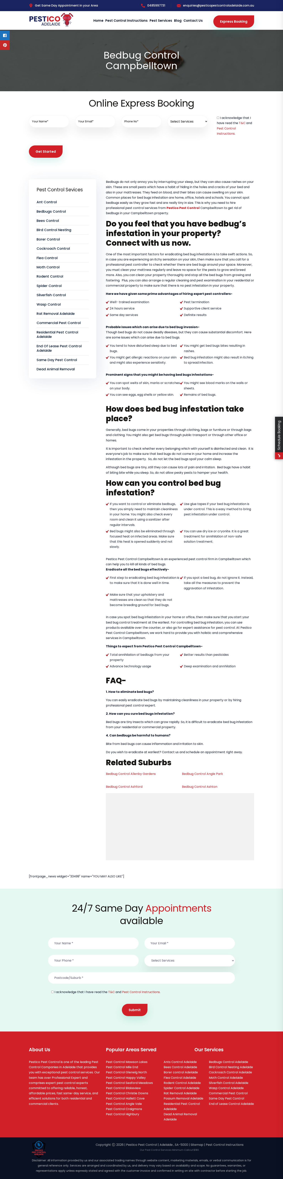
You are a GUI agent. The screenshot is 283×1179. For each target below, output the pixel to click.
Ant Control (47, 202)
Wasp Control (49, 304)
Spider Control (49, 285)
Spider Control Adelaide (181, 1088)
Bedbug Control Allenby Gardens (131, 774)
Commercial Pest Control (59, 322)
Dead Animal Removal (56, 369)
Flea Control (47, 257)
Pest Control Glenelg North (126, 1072)
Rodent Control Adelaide (182, 1083)
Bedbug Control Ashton (199, 786)
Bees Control (48, 220)
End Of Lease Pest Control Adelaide (59, 348)
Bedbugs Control (51, 211)
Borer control (48, 239)
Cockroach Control (53, 248)
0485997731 (156, 5)
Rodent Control (50, 276)
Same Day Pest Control (57, 359)
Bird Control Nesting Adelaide (231, 1067)
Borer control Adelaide (181, 1072)
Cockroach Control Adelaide (230, 1072)
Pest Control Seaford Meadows (129, 1083)
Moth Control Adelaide (226, 1077)
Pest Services (161, 20)
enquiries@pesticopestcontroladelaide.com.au (218, 5)
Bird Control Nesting (54, 229)
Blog (178, 20)
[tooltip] (5, 35)
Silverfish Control (51, 295)
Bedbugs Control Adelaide (228, 1062)
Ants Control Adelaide (180, 1062)
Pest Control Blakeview (123, 1088)
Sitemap (197, 1145)
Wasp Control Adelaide (226, 1088)
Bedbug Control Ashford (124, 786)
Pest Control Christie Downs (127, 1093)
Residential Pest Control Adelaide (57, 334)
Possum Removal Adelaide (183, 1098)
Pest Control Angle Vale (124, 1104)
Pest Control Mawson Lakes (126, 1062)
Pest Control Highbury (122, 1114)
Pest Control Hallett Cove (125, 1098)
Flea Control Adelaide (180, 1077)
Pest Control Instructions (126, 20)
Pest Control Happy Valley (126, 1077)
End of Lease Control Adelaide (231, 1104)
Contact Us (193, 20)
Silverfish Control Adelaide (228, 1083)
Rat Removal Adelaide (56, 313)
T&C (242, 123)
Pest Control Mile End (122, 1067)
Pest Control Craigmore (124, 1109)
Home (98, 20)
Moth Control (48, 267)
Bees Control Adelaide (180, 1067)
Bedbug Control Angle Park (202, 774)
